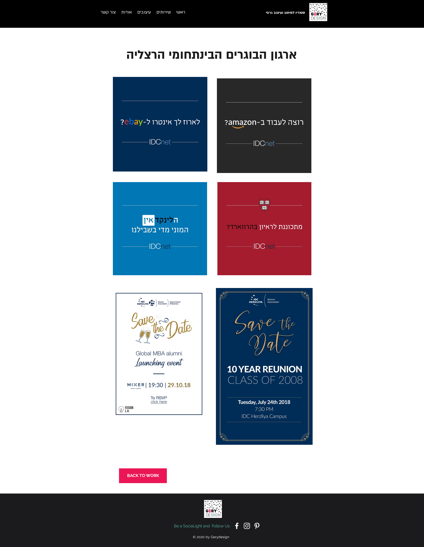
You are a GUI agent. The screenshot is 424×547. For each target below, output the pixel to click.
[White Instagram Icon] (247, 526)
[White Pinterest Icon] (257, 526)
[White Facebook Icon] (237, 526)
